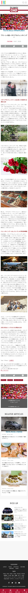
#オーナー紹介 (21, 575)
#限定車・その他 (7, 575)
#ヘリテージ (15, 577)
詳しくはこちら (4, 370)
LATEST (5, 566)
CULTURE (22, 566)
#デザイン (12, 578)
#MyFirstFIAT (6, 578)
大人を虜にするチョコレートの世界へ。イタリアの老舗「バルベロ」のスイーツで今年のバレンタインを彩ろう (14, 464)
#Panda (19, 573)
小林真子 (11, 360)
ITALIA (10, 566)
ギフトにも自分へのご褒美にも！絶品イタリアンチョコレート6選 (14, 491)
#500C (11, 573)
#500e (4, 573)
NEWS (17, 568)
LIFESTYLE (16, 566)
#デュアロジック (7, 577)
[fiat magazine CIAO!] (3, 2)
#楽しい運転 (14, 575)
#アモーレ (3, 380)
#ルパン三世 (21, 577)
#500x (15, 573)
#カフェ (22, 578)
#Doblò (23, 573)
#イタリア (10, 380)
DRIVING (11, 568)
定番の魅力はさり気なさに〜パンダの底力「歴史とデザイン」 (14, 437)
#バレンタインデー (18, 380)
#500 (8, 573)
